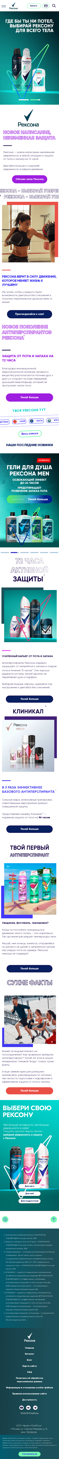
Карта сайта (29, 1366)
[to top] (54, 1219)
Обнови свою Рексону (30, 179)
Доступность (29, 1400)
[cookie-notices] (5, 1219)
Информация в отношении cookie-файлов (29, 1388)
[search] (54, 6)
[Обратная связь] (45, 5)
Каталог (29, 1354)
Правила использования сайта (29, 1394)
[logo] (13, 5)
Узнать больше (40, 43)
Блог (29, 1360)
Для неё (29, 1194)
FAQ (29, 1372)
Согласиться (29, 1454)
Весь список (30, 433)
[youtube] (21, 1407)
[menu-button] (4, 6)
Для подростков (29, 1201)
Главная (29, 1348)
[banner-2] (29, 500)
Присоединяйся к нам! (29, 314)
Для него (29, 1186)
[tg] (35, 1407)
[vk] (28, 1407)
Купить (33, 6)
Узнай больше (29, 397)
